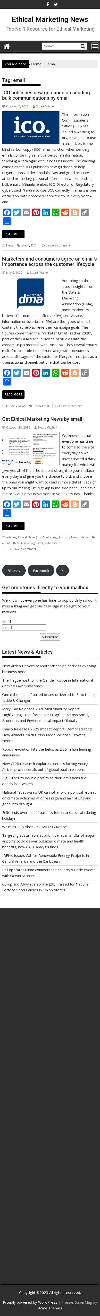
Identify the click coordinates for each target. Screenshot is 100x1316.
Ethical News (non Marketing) (37, 537)
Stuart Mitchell (45, 106)
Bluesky (14, 570)
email (25, 245)
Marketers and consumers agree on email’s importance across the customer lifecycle (49, 261)
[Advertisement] (50, 977)
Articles (11, 537)
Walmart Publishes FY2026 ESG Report (35, 826)
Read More (13, 234)
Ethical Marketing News (50, 19)
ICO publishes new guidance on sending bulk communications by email (46, 95)
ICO (33, 245)
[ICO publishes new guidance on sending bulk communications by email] (30, 114)
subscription (53, 543)
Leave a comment (58, 245)
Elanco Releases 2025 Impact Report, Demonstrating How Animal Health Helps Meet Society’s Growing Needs (47, 735)
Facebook (41, 570)
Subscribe (50, 636)
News (10, 245)
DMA (36, 406)
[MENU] (95, 46)
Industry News (15, 406)
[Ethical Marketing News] (6, 45)
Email (6, 621)
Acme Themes (50, 1308)
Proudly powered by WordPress (30, 1302)
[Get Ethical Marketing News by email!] (30, 435)
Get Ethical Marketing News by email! (43, 419)
